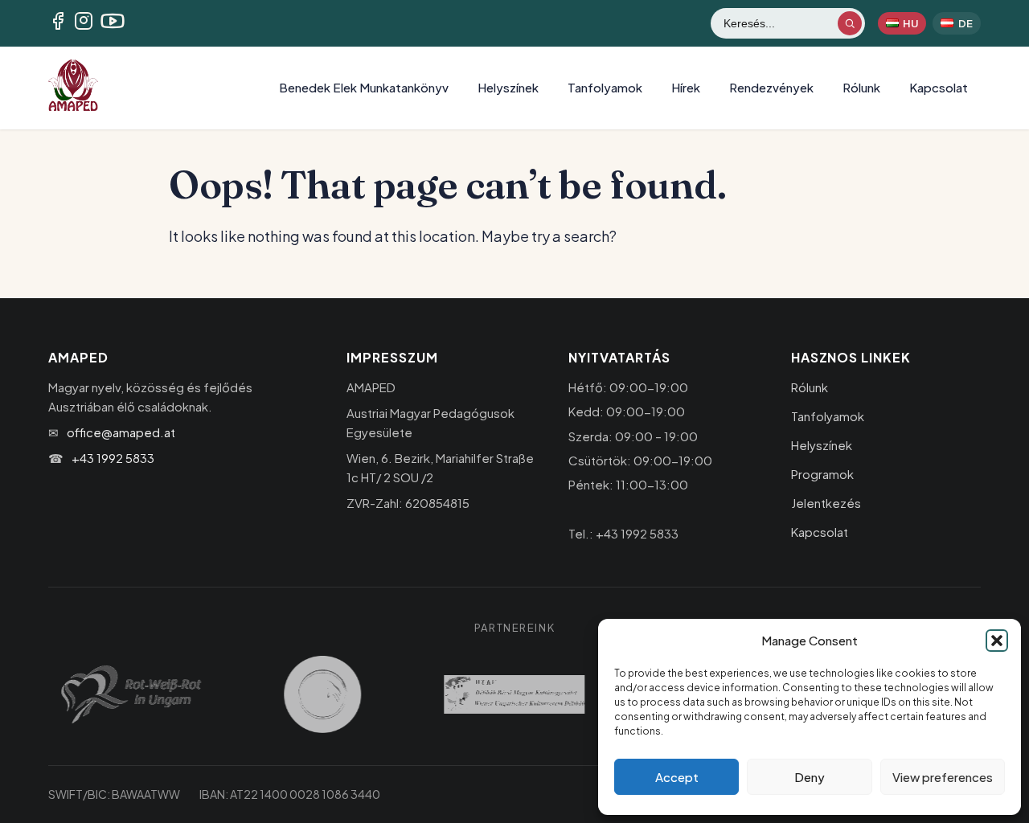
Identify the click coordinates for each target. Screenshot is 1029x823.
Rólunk (861, 87)
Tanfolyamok (605, 87)
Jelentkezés (826, 502)
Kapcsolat (938, 87)
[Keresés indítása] (850, 23)
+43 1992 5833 (113, 457)
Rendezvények (771, 87)
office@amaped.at (121, 432)
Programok (822, 473)
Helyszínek (508, 87)
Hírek (685, 87)
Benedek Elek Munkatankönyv (364, 87)
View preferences (942, 776)
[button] (997, 641)
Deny (809, 776)
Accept (677, 776)
